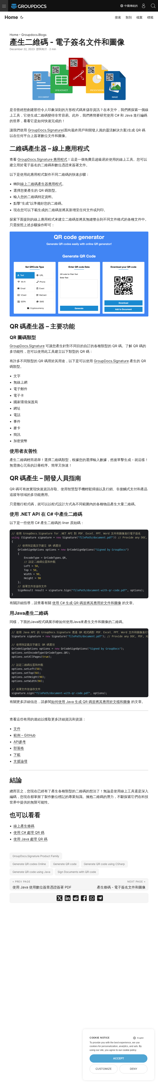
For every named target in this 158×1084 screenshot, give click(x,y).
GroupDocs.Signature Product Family (36, 856)
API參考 (19, 742)
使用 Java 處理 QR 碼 (30, 839)
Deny (133, 1068)
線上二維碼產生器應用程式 (41, 184)
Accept (118, 1058)
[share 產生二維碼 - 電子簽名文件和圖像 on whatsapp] (92, 899)
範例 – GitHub (24, 735)
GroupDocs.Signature (45, 130)
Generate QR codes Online (29, 864)
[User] (143, 6)
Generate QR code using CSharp (104, 864)
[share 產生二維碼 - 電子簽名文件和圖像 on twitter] (59, 899)
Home (11, 17)
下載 (16, 755)
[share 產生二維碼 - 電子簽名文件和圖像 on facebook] (84, 899)
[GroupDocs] (34, 6)
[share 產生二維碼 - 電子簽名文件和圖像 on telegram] (100, 899)
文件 (16, 729)
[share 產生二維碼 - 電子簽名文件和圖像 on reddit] (76, 899)
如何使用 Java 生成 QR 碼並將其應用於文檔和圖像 (90, 702)
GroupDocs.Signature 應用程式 (42, 159)
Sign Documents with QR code (77, 871)
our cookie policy (127, 1050)
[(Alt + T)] (21, 17)
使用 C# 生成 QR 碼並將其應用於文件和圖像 (86, 603)
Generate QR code (64, 864)
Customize (104, 1068)
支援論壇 (20, 761)
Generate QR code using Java (31, 871)
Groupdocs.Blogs (33, 35)
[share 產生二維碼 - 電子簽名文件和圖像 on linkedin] (68, 899)
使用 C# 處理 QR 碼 (28, 832)
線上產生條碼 (23, 826)
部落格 (18, 748)
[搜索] (153, 6)
